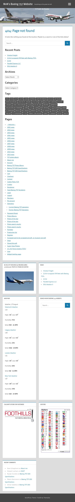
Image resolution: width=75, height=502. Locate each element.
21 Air (9, 61)
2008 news (10, 146)
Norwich (33, 110)
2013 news (10, 154)
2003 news (10, 133)
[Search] (67, 43)
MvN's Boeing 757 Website (18, 4)
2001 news (10, 127)
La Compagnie (10, 110)
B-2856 (41, 102)
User (8, 251)
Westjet (59, 113)
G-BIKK (26, 107)
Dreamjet (46, 104)
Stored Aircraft (12, 243)
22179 (21, 99)
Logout (9, 195)
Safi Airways (46, 110)
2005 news (10, 138)
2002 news (10, 130)
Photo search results (14, 224)
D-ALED (29, 104)
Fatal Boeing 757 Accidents (16, 190)
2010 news (10, 152)
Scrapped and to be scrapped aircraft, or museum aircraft (26, 238)
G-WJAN (36, 107)
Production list (12, 232)
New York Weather (11, 376)
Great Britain (44, 107)
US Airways (52, 113)
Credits (9, 184)
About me (10, 160)
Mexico (18, 110)
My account (11, 201)
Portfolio (10, 230)
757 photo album (13, 157)
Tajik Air (8, 113)
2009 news (10, 149)
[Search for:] (35, 43)
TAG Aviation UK (63, 110)
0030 (11, 99)
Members (10, 198)
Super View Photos (13, 246)
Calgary (60, 102)
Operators (10, 204)
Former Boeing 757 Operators (19, 210)
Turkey (45, 113)
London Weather (10, 353)
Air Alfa (50, 99)
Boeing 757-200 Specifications (17, 168)
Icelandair (57, 107)
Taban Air (54, 110)
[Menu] (70, 4)
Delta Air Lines (37, 104)
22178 (16, 99)
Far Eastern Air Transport (14, 107)
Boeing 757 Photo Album (15, 165)
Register (10, 235)
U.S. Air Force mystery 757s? (16, 249)
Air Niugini (57, 99)
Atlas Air (35, 102)
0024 (7, 99)
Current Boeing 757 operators (19, 207)
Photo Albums (12, 216)
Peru (39, 110)
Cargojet (8, 104)
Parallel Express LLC (14, 63)
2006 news (10, 141)
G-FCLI (31, 107)
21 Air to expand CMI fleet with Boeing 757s (21, 58)
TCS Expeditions (17, 113)
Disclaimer (10, 187)
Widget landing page (14, 254)
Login (9, 193)
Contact (9, 179)
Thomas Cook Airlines (35, 113)
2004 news (10, 135)
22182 (26, 99)
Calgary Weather (10, 330)
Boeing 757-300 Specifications (17, 171)
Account (10, 163)
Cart (8, 174)
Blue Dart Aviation (50, 102)
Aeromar (32, 99)
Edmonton (53, 104)
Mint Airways (25, 110)
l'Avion (64, 107)
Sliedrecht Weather (11, 307)
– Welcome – (11, 125)
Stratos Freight (12, 55)
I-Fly (51, 107)
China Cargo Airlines (19, 104)
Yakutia (65, 113)
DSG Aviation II (12, 66)
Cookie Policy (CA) (13, 182)
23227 (23, 471)
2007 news (10, 144)
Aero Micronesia (41, 99)
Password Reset (12, 213)
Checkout (10, 176)
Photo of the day (12, 219)
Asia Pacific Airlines (24, 102)
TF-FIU (25, 113)
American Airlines (11, 102)
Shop (9, 241)
